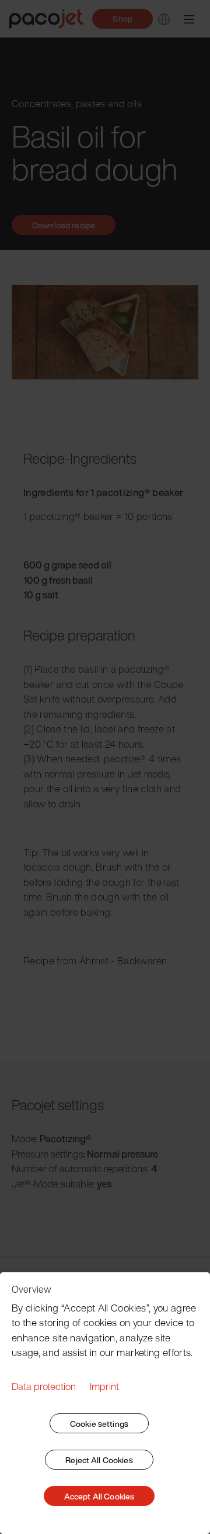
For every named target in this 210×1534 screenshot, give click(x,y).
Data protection (44, 1386)
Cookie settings (99, 1423)
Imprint (104, 1386)
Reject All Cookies (99, 1460)
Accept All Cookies (99, 1496)
